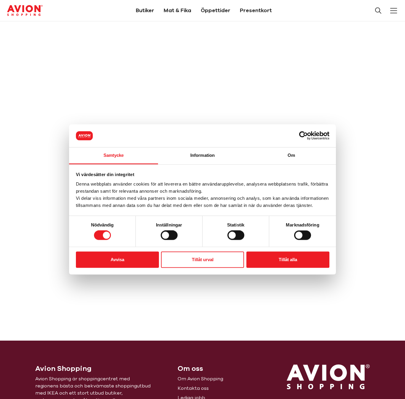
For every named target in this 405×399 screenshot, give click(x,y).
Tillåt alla (288, 259)
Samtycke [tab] (113, 155)
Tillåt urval (202, 259)
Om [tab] (291, 155)
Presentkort (256, 10)
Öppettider (215, 10)
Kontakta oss (193, 388)
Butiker (145, 10)
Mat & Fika (177, 10)
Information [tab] (202, 155)
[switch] (169, 235)
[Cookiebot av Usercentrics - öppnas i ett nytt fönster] (303, 135)
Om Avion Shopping (200, 379)
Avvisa (117, 259)
